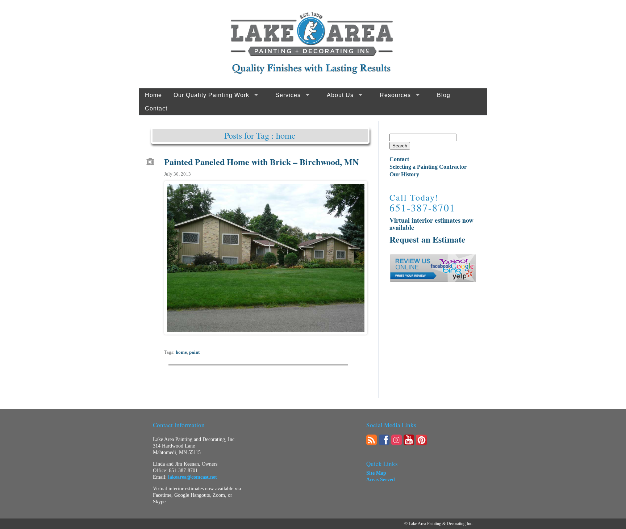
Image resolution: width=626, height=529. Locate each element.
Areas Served (380, 479)
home (181, 352)
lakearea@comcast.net (192, 477)
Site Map (376, 473)
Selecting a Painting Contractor (428, 167)
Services (288, 95)
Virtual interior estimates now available (431, 223)
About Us (340, 95)
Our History (404, 174)
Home (153, 95)
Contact (156, 108)
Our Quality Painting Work (211, 95)
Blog (443, 95)
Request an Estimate (427, 239)
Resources (395, 95)
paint (194, 352)
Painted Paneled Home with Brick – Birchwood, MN (261, 161)
